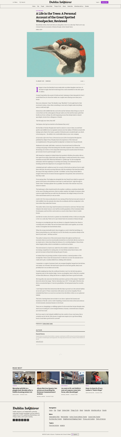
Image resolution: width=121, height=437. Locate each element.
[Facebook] (14, 420)
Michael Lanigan (41, 396)
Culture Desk (39, 10)
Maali (69, 434)
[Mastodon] (28, 420)
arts (38, 385)
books (51, 323)
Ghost (64, 434)
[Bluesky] (19, 420)
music (87, 385)
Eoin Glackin (16, 394)
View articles (39, 341)
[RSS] (17, 420)
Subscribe (104, 2)
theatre (15, 385)
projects (62, 425)
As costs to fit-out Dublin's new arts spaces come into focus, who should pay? (71, 390)
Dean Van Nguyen (90, 392)
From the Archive (54, 425)
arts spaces (64, 385)
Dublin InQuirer (50, 434)
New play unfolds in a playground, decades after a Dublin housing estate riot (23, 390)
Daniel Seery (39, 29)
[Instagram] (22, 420)
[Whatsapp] (25, 420)
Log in (97, 2)
